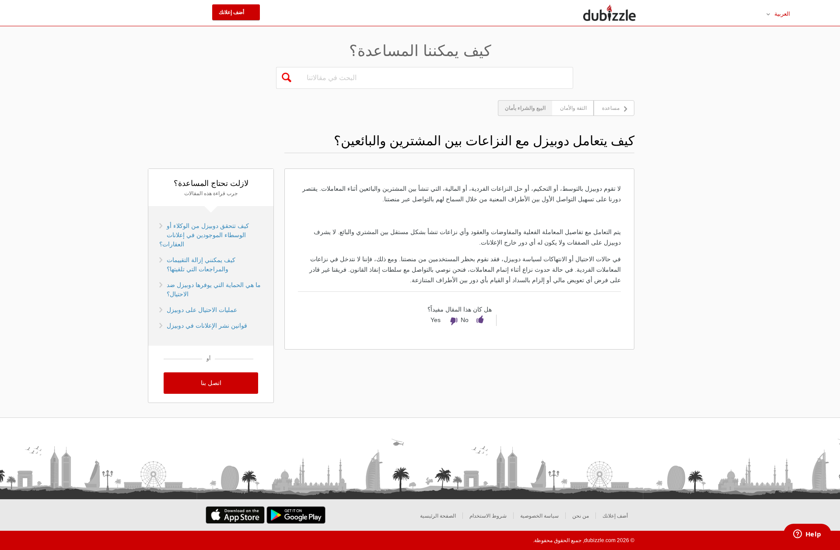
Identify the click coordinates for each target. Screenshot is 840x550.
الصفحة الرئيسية (438, 516)
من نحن (580, 516)
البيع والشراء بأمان (525, 108)
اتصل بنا (211, 382)
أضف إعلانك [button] (232, 12)
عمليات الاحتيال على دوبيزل (202, 309)
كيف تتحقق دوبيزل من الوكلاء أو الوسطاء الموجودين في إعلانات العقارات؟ (204, 235)
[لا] (457, 321)
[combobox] (435, 78)
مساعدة (611, 108)
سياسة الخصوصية (539, 516)
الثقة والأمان (573, 108)
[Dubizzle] (609, 13)
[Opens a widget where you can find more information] (807, 535)
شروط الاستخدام (488, 516)
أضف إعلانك (615, 516)
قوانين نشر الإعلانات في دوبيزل (207, 325)
